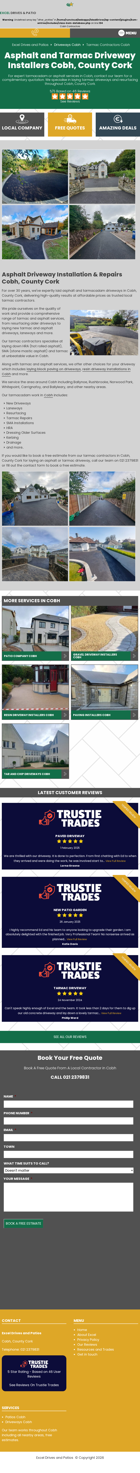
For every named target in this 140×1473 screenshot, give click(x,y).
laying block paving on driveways (54, 369)
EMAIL (10, 1130)
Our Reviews (87, 1344)
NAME (10, 1096)
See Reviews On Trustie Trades (34, 1385)
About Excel (86, 1334)
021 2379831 (76, 1077)
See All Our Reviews (70, 1037)
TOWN (9, 1146)
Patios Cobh (15, 1417)
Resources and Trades (95, 1349)
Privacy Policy (88, 1339)
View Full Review (116, 861)
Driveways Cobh (67, 44)
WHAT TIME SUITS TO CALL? (26, 1163)
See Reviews (70, 101)
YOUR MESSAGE (18, 1179)
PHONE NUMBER (18, 1113)
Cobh (48, 395)
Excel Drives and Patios (30, 44)
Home (82, 1330)
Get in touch (87, 1354)
